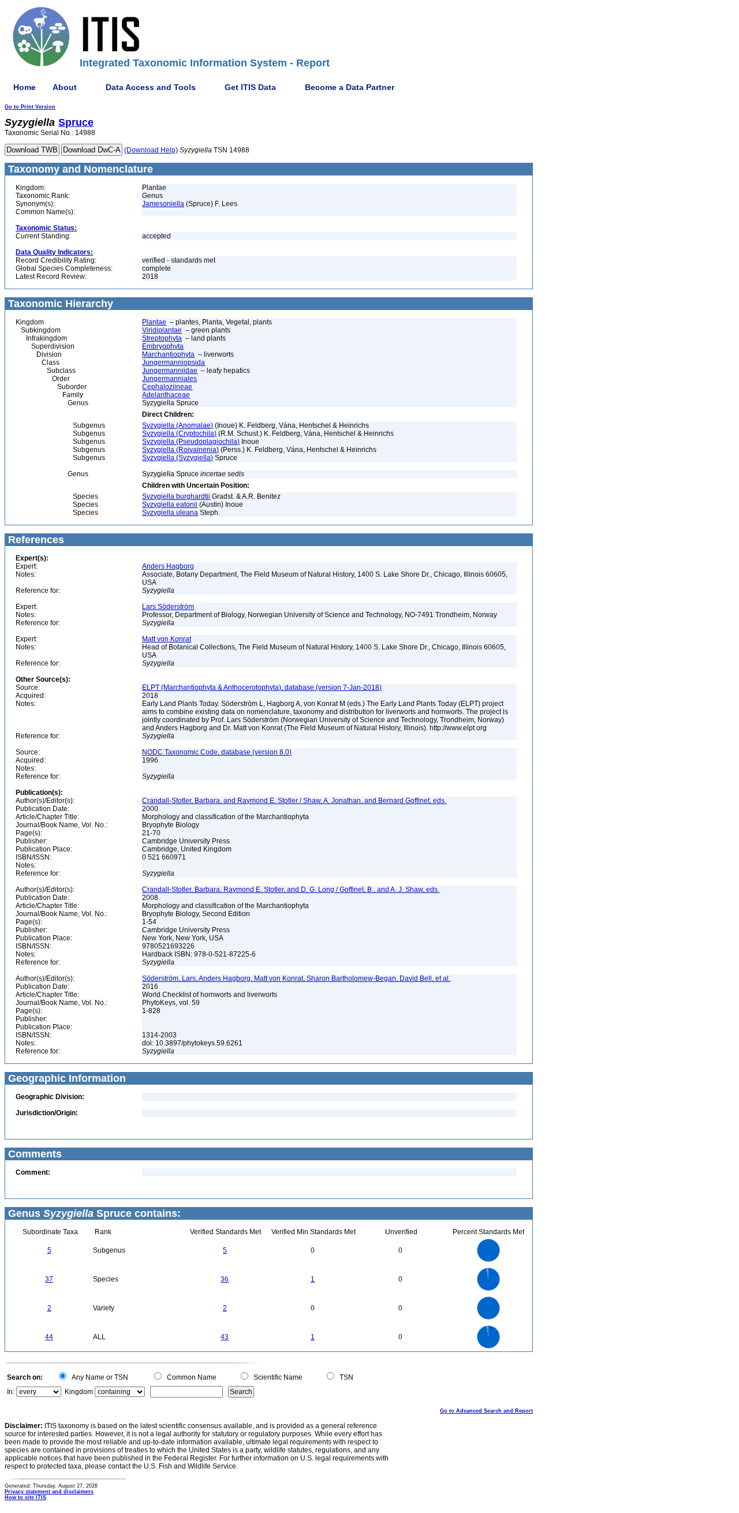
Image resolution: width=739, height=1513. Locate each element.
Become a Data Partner (349, 87)
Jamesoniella (163, 204)
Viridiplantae (162, 330)
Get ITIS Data (250, 87)
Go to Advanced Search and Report (486, 1411)
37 (49, 1279)
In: (10, 1392)
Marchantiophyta (168, 354)
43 (225, 1337)
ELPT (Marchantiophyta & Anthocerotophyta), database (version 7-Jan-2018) (262, 687)
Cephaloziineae (167, 387)
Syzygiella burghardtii (176, 496)
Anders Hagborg (168, 566)
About (65, 87)
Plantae (154, 322)
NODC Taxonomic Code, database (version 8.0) (217, 752)
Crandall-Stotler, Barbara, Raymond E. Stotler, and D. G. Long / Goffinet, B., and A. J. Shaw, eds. (290, 890)
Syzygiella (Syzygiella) (177, 458)
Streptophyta (162, 338)
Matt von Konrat (166, 639)
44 (49, 1337)
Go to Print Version (30, 107)
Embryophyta (163, 346)
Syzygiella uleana (170, 513)
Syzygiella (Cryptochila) (179, 433)
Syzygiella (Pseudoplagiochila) (191, 442)
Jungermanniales (169, 379)
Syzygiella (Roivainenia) (180, 450)
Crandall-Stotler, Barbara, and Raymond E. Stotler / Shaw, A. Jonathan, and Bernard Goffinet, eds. (294, 801)
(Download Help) (151, 150)
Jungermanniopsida (173, 362)
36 (225, 1279)
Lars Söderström (168, 607)
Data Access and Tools (151, 87)
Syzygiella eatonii (169, 504)
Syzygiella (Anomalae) (177, 425)
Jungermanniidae (169, 371)
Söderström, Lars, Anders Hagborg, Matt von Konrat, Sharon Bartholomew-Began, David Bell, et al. (296, 978)
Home (24, 87)
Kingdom (79, 1392)
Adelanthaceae (166, 395)
